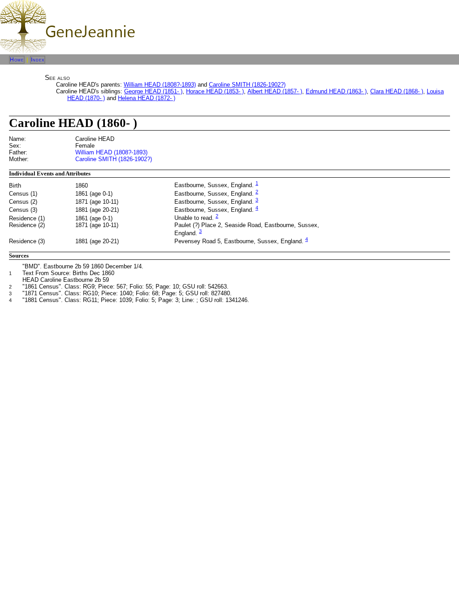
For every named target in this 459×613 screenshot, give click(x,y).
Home (17, 60)
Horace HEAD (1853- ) (215, 91)
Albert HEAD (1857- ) (274, 91)
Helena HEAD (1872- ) (146, 98)
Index (37, 60)
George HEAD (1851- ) (153, 91)
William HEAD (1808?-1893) (160, 84)
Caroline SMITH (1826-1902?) (247, 84)
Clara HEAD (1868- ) (396, 91)
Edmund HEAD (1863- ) (336, 91)
